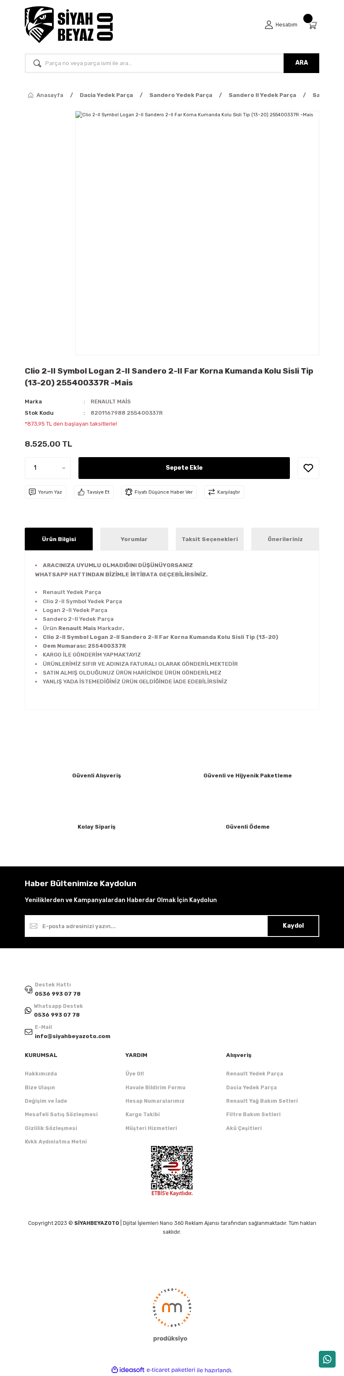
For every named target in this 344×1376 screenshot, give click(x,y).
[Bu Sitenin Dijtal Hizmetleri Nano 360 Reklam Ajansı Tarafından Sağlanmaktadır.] (172, 1314)
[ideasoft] (128, 1370)
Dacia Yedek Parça (251, 1087)
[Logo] (69, 24)
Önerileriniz (285, 539)
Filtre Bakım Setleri (253, 1114)
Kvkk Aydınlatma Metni (56, 1141)
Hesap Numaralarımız (155, 1101)
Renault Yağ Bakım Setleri (262, 1101)
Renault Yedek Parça (254, 1073)
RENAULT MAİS (111, 401)
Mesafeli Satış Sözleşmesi (61, 1114)
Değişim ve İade (46, 1101)
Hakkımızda (41, 1073)
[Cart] (313, 25)
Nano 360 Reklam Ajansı (189, 1223)
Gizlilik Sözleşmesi (51, 1128)
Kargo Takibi (142, 1114)
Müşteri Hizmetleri (151, 1128)
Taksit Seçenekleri (210, 539)
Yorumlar (134, 539)
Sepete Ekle (184, 467)
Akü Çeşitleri (244, 1128)
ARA (301, 62)
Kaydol (293, 925)
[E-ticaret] (170, 1370)
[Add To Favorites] (308, 468)
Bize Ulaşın (40, 1087)
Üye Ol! (134, 1073)
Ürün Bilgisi (59, 539)
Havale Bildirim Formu (155, 1087)
